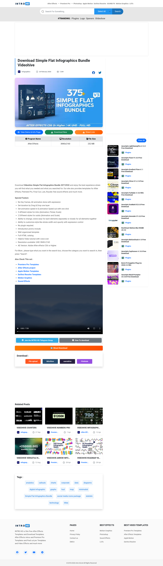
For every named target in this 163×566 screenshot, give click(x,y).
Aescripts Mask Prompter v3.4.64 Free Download (130, 276)
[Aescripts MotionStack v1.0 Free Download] (112, 244)
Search (118, 11)
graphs (53, 489)
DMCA (72, 542)
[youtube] (34, 552)
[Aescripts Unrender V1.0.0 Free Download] (112, 220)
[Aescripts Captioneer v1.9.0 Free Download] (112, 255)
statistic (89, 496)
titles (66, 503)
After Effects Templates (85, 432)
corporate (65, 483)
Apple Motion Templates (28, 271)
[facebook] (17, 552)
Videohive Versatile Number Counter (35, 458)
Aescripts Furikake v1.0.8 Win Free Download (132, 194)
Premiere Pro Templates (28, 264)
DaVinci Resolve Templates (29, 274)
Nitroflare (50, 361)
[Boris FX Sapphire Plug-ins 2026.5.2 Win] (112, 267)
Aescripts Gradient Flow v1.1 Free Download (132, 170)
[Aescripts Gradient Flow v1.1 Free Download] (112, 174)
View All (141, 140)
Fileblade (84, 361)
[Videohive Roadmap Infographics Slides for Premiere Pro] (89, 446)
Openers (90, 18)
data (76, 483)
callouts (42, 483)
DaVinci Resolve (130, 542)
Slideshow (100, 18)
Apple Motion (129, 538)
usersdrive (67, 361)
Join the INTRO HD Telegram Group (39, 340)
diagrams (88, 483)
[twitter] (25, 552)
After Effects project (26, 268)
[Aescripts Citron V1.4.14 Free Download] (112, 185)
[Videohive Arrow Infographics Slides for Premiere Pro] (58, 446)
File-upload (33, 361)
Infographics (26, 72)
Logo (82, 18)
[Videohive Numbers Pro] (58, 416)
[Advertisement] (81, 39)
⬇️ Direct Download (58, 348)
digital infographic (37, 489)
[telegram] (42, 552)
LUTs (101, 542)
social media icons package (69, 496)
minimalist (83, 489)
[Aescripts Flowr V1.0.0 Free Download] (112, 162)
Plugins (75, 18)
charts (53, 483)
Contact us (74, 538)
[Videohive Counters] (28, 416)
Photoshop (104, 534)
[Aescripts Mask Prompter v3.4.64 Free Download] (112, 279)
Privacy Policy (75, 534)
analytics (30, 483)
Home (72, 531)
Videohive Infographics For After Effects (98, 428)
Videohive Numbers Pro (58, 428)
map (72, 489)
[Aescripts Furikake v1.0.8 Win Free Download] (112, 197)
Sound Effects (24, 281)
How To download (82, 340)
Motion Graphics (25, 278)
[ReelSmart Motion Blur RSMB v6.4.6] (112, 232)
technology (54, 503)
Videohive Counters (27, 428)
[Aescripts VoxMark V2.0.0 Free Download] (112, 209)
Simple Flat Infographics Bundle (38, 496)
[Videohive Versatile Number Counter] (28, 446)
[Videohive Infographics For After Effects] (89, 416)
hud (63, 489)
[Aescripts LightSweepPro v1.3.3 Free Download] (112, 150)
